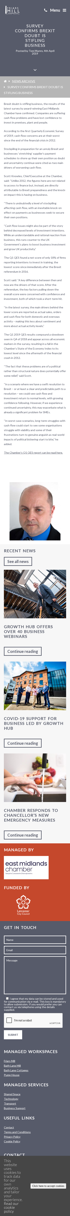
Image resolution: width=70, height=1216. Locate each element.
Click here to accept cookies (48, 1186)
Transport (10, 1103)
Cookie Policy (12, 1141)
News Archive (23, 81)
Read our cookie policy (11, 1207)
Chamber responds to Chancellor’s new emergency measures (31, 815)
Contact (9, 1127)
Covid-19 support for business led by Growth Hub (33, 723)
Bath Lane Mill (12, 1065)
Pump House (11, 1075)
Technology (11, 1098)
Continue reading (22, 651)
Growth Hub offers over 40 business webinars (28, 631)
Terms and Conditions (17, 1132)
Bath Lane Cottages (16, 1070)
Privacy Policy (12, 1136)
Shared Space (12, 1094)
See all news (18, 561)
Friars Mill (9, 1061)
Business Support (14, 1108)
